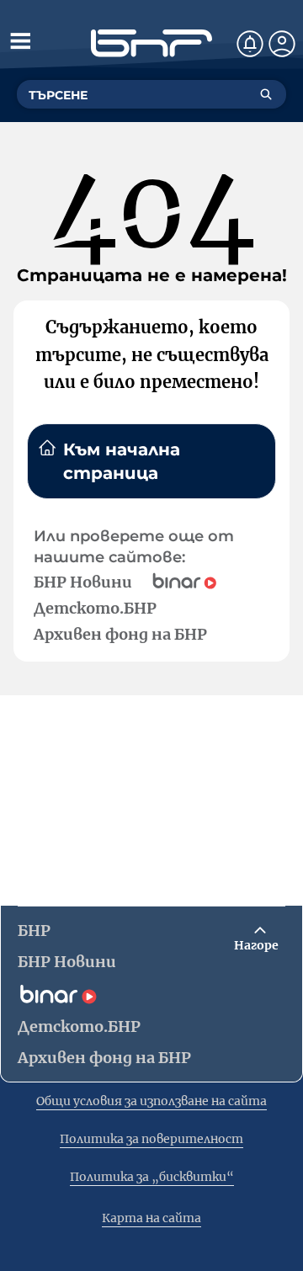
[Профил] (282, 43)
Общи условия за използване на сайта (151, 1101)
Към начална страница (121, 461)
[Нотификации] (250, 43)
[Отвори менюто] (20, 40)
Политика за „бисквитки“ (152, 1176)
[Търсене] (265, 94)
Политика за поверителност (151, 1138)
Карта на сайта (151, 1218)
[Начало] (151, 43)
